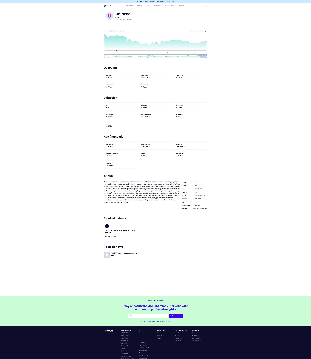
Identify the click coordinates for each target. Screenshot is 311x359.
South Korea (161, 335)
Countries (156, 6)
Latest (177, 333)
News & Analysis (169, 6)
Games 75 (124, 341)
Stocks (139, 6)
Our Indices (129, 6)
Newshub (178, 341)
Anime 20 (124, 348)
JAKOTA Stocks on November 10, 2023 (124, 255)
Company (181, 6)
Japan (159, 338)
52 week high (143, 355)
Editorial (177, 335)
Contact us (196, 338)
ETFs (147, 6)
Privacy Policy (166, 321)
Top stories (178, 338)
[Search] (206, 6)
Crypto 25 (124, 338)
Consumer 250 (126, 356)
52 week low (143, 358)
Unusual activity (144, 348)
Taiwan (159, 333)
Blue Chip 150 (125, 335)
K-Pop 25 (124, 351)
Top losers (142, 353)
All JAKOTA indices (127, 333)
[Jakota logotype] (108, 6)
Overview (142, 342)
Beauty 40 (124, 346)
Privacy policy (196, 341)
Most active (143, 345)
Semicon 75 (125, 343)
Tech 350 (124, 353)
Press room (196, 335)
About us (195, 333)
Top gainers (143, 350)
